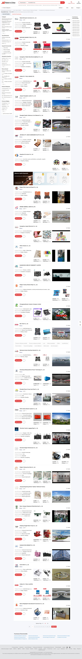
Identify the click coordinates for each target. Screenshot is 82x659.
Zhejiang (5, 104)
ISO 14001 (5, 60)
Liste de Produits (6, 14)
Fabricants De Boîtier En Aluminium (20, 635)
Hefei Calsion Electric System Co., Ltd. (28, 408)
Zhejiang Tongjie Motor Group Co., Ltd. (28, 525)
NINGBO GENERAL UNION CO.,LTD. (27, 206)
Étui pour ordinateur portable (21, 343)
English (10, 648)
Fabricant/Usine (6, 40)
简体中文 (14, 648)
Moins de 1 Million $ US (6, 71)
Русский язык (49, 648)
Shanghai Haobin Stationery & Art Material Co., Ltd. (31, 115)
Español (31, 648)
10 (42, 623)
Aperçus (63, 647)
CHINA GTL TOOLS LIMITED (26, 584)
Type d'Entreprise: (18, 22)
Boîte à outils (46, 345)
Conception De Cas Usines (61, 637)
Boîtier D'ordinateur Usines (33, 638)
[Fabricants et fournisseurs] (8, 2)
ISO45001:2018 (6, 64)
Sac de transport (54, 345)
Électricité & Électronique (7, 27)
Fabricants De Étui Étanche (33, 635)
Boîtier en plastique (51, 343)
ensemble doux (65, 343)
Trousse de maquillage (28, 345)
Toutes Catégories (6, 7)
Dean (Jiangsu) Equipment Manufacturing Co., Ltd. (31, 506)
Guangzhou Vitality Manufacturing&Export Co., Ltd (31, 57)
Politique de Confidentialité (37, 647)
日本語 (23, 648)
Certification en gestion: (19, 84)
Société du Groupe (6, 41)
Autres (4, 63)
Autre (4, 43)
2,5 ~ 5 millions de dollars (7, 82)
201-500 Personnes (7, 95)
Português (40, 648)
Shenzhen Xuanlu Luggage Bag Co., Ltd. (29, 428)
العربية (58, 648)
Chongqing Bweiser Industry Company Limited (30, 304)
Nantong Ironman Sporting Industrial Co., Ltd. (30, 350)
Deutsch (35, 648)
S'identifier (79, 3)
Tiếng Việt (79, 648)
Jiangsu (4, 108)
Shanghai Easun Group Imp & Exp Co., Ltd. (29, 389)
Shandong (5, 106)
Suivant (53, 626)
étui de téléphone (38, 345)
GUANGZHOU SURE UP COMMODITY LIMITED (30, 265)
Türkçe (74, 648)
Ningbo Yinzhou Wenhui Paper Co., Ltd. (29, 284)
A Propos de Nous (15, 647)
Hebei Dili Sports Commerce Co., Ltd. (28, 18)
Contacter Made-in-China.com (49, 647)
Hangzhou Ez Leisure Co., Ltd (26, 154)
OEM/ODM (5, 47)
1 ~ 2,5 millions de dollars (7, 74)
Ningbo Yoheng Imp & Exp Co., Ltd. (27, 467)
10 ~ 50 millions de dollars (5, 77)
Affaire (58, 343)
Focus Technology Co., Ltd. (40, 652)
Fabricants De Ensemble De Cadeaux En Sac (63, 635)
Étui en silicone (18, 345)
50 (47, 623)
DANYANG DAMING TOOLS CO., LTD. (28, 37)
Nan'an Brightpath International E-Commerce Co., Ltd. (32, 603)
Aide (67, 7)
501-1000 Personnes (7, 97)
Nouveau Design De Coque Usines (49, 637)
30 (45, 623)
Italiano (44, 648)
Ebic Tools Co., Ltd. (24, 323)
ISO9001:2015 (6, 58)
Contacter (19, 31)
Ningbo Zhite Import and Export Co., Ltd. (29, 187)
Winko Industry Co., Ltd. (25, 245)
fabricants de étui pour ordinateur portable (34, 5)
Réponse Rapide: (18, 27)
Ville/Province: (17, 45)
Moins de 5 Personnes (6, 93)
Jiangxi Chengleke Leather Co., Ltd (28, 96)
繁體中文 (19, 648)
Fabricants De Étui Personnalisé (34, 637)
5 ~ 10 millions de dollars (7, 79)
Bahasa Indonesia (42, 649)
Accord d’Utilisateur (28, 647)
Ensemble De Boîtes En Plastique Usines (20, 638)
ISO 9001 (5, 61)
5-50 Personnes (6, 88)
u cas (44, 343)
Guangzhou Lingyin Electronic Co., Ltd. (28, 226)
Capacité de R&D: (18, 26)
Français (27, 648)
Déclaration (21, 647)
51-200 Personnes (5, 91)
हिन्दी (66, 648)
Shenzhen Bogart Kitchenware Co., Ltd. (29, 447)
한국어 (55, 648)
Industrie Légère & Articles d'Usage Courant (7, 30)
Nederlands (63, 648)
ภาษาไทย (70, 648)
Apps (72, 7)
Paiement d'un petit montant (6, 53)
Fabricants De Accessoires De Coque (49, 635)
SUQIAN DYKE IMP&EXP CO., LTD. (27, 545)
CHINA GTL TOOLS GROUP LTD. (27, 76)
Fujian (4, 109)
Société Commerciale (6, 38)
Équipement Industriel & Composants (6, 22)
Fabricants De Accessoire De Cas (19, 637)
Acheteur (60, 7)
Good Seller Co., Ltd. (24, 564)
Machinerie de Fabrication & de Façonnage (7, 19)
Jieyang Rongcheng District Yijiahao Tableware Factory (32, 486)
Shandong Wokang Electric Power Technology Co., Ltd (32, 369)
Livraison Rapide (6, 51)
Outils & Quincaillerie (6, 25)
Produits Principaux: (19, 24)
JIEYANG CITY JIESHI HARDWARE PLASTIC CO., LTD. (32, 135)
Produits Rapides (58, 647)
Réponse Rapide (6, 49)
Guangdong (6, 103)
